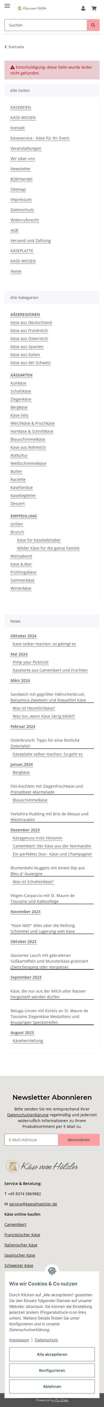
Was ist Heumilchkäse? (34, 708)
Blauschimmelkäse (28, 439)
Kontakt (18, 127)
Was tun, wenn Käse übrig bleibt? (44, 716)
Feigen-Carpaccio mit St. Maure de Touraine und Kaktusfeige (43, 898)
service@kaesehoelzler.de (33, 1204)
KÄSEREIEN (21, 107)
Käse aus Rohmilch (28, 447)
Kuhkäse (18, 383)
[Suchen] (93, 25)
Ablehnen (52, 1386)
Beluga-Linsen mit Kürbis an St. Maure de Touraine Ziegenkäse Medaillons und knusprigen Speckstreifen (49, 1016)
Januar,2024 (22, 764)
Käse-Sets (20, 415)
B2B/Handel (21, 179)
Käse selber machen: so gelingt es (44, 643)
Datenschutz (46, 1340)
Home (16, 271)
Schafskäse (21, 391)
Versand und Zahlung (31, 240)
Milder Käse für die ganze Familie (48, 548)
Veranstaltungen (26, 148)
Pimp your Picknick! (31, 662)
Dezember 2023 (25, 830)
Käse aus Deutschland (31, 322)
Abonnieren (79, 1139)
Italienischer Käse (20, 1245)
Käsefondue (22, 487)
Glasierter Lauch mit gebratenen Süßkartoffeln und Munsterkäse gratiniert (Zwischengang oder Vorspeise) (49, 961)
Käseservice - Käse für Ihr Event (40, 138)
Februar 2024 (23, 726)
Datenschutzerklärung (28, 1114)
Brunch (17, 532)
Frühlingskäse (23, 572)
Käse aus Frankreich (29, 330)
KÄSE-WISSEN (23, 117)
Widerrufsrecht (25, 220)
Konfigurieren (52, 1370)
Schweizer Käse (18, 1265)
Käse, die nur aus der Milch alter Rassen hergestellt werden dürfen (48, 993)
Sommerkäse (22, 580)
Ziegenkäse (21, 399)
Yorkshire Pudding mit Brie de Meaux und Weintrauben (49, 816)
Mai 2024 (19, 654)
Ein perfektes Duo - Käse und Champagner (52, 854)
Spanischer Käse (19, 1255)
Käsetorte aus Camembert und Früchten (50, 670)
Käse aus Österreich (29, 338)
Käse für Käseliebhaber (39, 540)
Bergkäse (19, 407)
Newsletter (21, 168)
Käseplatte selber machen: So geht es (48, 754)
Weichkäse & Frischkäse (33, 423)
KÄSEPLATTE (22, 250)
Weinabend (21, 556)
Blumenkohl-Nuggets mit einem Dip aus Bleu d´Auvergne (48, 870)
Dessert (18, 503)
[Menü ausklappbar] (7, 3)
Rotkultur (19, 455)
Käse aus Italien (25, 354)
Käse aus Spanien (27, 346)
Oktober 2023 (23, 941)
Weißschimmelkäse (28, 463)
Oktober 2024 (23, 635)
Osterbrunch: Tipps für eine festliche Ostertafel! (45, 743)
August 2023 (22, 1032)
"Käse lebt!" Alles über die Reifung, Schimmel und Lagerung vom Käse (43, 928)
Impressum (19, 1340)
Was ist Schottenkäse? (33, 881)
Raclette (18, 479)
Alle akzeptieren (52, 1354)
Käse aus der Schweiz (31, 362)
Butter (16, 471)
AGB (14, 230)
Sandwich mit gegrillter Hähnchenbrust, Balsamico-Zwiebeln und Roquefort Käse (48, 697)
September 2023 (26, 977)
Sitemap (18, 189)
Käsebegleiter (23, 495)
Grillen (17, 524)
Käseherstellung (28, 1040)
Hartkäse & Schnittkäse (32, 431)
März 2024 (20, 680)
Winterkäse (21, 588)
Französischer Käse (22, 1234)
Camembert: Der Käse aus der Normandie (52, 846)
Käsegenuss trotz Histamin (37, 838)
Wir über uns (23, 158)
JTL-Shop (61, 1400)
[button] (83, 8)
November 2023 (25, 911)
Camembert (15, 1224)
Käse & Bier (21, 564)
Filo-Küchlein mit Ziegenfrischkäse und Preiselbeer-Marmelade (47, 789)
